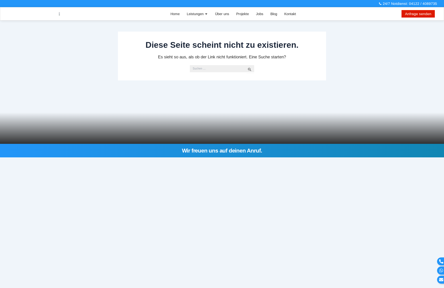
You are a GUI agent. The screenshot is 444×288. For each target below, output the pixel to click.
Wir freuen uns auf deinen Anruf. (222, 150)
